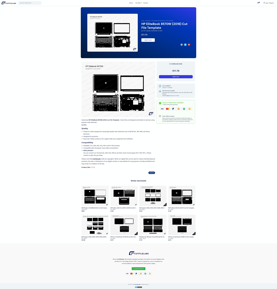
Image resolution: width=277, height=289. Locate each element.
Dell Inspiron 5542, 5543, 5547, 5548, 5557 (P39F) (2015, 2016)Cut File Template (162, 208)
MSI (86, 209)
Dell (140, 209)
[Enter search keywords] (29, 3)
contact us (98, 139)
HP (144, 30)
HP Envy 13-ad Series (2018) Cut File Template (181, 237)
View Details (95, 196)
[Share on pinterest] (188, 44)
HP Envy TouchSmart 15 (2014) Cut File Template (124, 237)
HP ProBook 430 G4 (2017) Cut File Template (181, 208)
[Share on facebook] (181, 44)
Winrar (168, 95)
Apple (140, 238)
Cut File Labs (137, 284)
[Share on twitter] (185, 44)
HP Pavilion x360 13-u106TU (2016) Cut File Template (125, 208)
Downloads (148, 20)
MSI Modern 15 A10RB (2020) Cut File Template (95, 208)
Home (142, 20)
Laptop (148, 30)
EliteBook (152, 172)
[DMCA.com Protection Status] (138, 287)
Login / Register (269, 3)
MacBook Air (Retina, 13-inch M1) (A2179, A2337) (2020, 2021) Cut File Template (162, 237)
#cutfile (84, 125)
